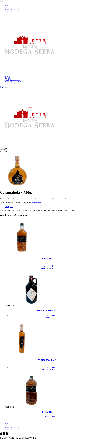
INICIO (7, 77)
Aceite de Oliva (35, 203)
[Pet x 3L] (31, 407)
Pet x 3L (47, 411)
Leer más (46, 317)
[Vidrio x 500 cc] (22, 355)
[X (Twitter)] (4, 434)
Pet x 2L (47, 258)
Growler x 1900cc (47, 310)
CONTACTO (10, 83)
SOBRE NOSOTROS (13, 81)
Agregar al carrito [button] (46, 268)
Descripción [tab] (9, 207)
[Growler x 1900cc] (31, 306)
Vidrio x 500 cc (47, 359)
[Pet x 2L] (22, 253)
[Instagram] (7, 434)
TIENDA (8, 79)
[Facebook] (1, 434)
